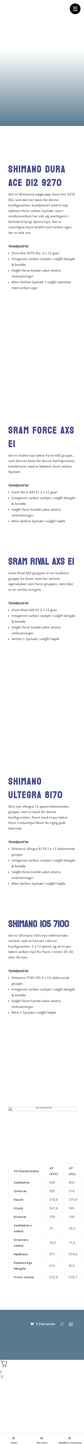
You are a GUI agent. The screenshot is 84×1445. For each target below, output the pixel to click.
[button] (75, 8)
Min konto (42, 1442)
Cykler (14, 1442)
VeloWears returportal (70, 1442)
